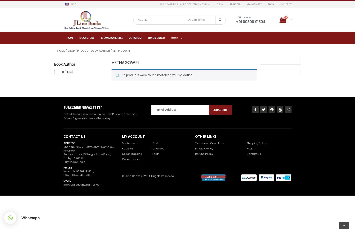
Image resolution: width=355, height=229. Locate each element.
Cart (155, 143)
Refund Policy (204, 154)
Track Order (156, 38)
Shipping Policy (257, 143)
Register (127, 148)
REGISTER (235, 4)
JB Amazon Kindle (111, 38)
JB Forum (135, 38)
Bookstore (87, 38)
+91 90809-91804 (82, 171)
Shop (71, 51)
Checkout (158, 148)
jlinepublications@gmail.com (82, 185)
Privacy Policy (204, 148)
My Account (129, 143)
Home (70, 38)
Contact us (254, 154)
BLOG (271, 4)
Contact (286, 4)
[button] (72, 4)
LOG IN (220, 4)
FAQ (249, 148)
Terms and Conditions (210, 143)
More (174, 38)
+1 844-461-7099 (81, 175)
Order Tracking (132, 154)
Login (155, 154)
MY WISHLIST (254, 4)
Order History (131, 159)
